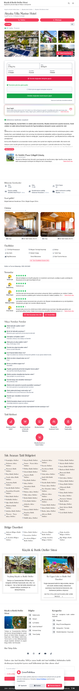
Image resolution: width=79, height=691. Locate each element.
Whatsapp (58, 20)
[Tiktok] (51, 653)
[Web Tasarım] (73, 688)
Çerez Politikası (41, 679)
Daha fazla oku (68, 161)
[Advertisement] (39, 170)
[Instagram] (33, 653)
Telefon (22, 20)
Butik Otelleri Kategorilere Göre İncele (59, 595)
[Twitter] (39, 653)
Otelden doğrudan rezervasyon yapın (39, 96)
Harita (8, 24)
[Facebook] (28, 653)
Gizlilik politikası (11, 674)
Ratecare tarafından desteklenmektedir (61, 100)
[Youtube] (45, 653)
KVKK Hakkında (65, 688)
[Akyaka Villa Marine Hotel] (21, 44)
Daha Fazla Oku (9, 149)
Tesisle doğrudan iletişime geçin (40, 78)
